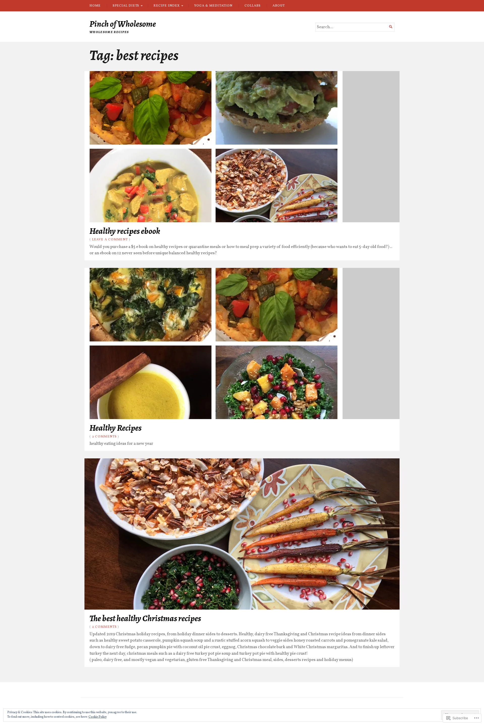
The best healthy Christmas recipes (145, 618)
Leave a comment (110, 239)
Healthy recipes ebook (124, 231)
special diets (126, 5)
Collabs (252, 5)
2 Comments (104, 436)
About (279, 5)
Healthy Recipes (115, 428)
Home (95, 5)
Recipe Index (166, 5)
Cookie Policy (97, 717)
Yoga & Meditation (213, 5)
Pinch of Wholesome (122, 24)
